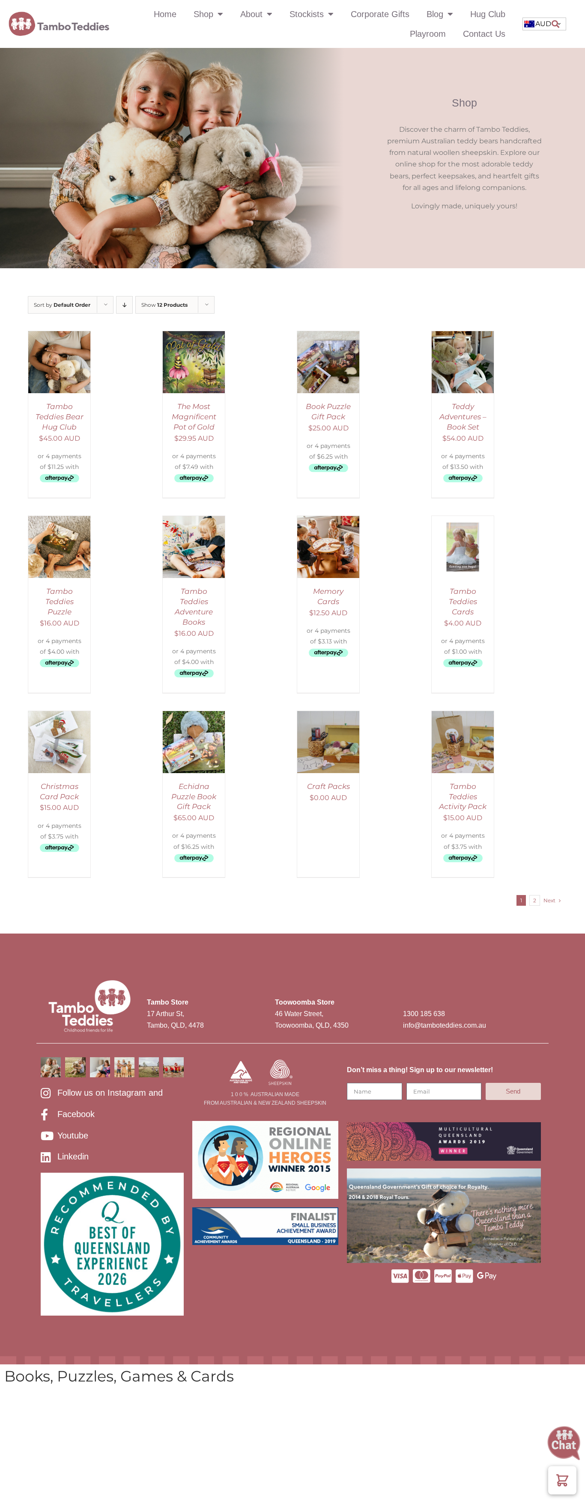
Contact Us (484, 34)
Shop (203, 14)
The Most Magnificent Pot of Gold (194, 416)
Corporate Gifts (380, 14)
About (251, 14)
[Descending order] (124, 305)
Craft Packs (328, 786)
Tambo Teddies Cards (463, 601)
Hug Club (487, 14)
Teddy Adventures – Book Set (463, 416)
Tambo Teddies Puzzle (59, 601)
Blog (435, 14)
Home (165, 14)
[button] (555, 24)
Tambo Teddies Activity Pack (463, 796)
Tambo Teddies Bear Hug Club (60, 416)
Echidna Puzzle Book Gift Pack (193, 796)
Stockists (307, 14)
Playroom (428, 34)
